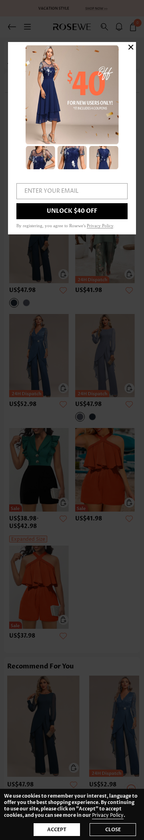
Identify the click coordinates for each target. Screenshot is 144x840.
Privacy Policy (108, 815)
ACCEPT (56, 829)
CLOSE (113, 829)
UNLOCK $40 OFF (72, 211)
